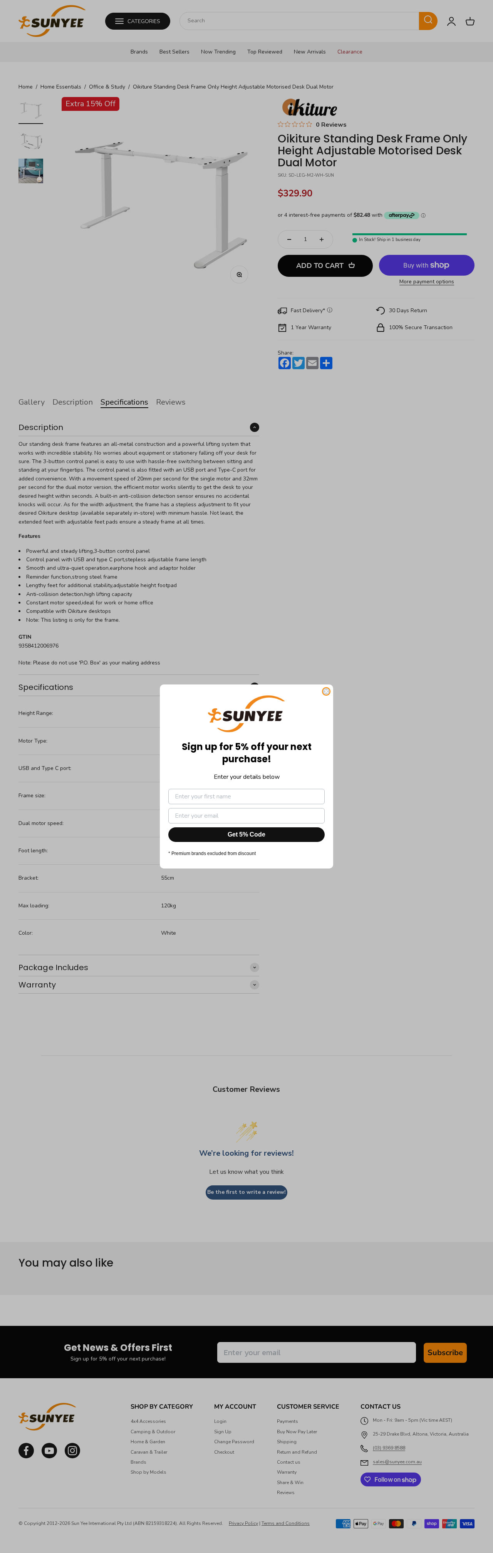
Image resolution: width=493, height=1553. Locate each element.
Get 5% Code (246, 834)
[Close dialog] (326, 691)
